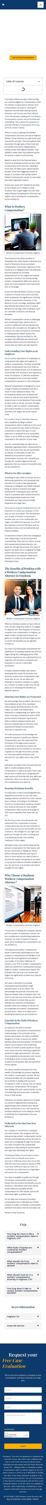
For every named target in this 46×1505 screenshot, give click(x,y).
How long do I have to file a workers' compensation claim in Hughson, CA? (22, 1236)
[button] (39, 81)
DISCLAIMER (26, 1499)
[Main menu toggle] (40, 4)
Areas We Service (15, 1325)
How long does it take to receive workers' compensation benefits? (22, 1290)
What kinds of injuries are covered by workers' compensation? (19, 1249)
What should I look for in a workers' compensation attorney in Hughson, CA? (20, 1277)
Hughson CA (13, 1316)
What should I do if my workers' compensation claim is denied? (22, 1263)
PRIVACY (36, 1499)
